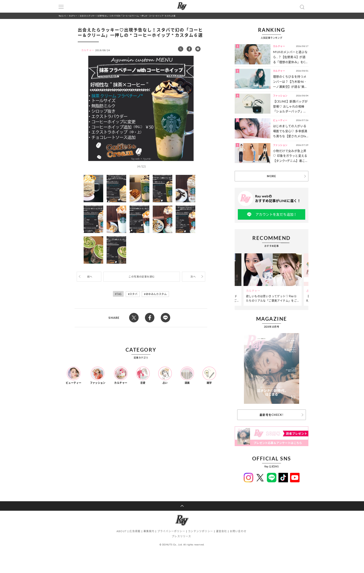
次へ (193, 276)
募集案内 (149, 531)
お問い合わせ (238, 531)
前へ (89, 276)
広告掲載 (135, 531)
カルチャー (73, 16)
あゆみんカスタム (156, 294)
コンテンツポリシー (200, 531)
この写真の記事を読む (141, 276)
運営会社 (221, 531)
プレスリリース (181, 536)
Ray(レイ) (62, 16)
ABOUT (121, 531)
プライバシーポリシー (171, 531)
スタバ (133, 294)
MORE (271, 176)
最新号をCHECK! (272, 414)
